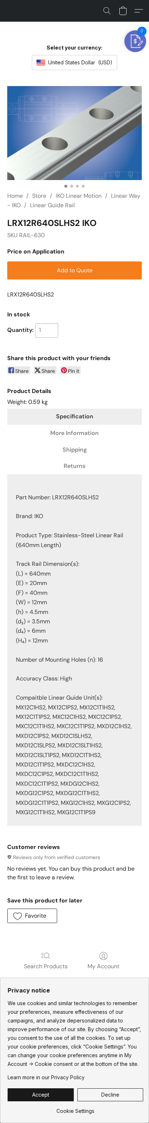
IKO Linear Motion (79, 196)
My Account (103, 966)
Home (15, 196)
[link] (75, 1108)
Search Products (46, 966)
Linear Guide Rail (52, 205)
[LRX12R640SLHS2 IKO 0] (74, 133)
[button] (107, 11)
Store (39, 196)
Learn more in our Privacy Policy (46, 1077)
